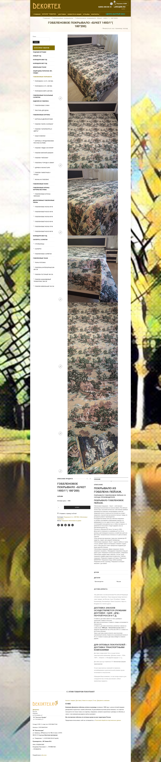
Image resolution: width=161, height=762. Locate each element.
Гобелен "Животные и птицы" (42, 173)
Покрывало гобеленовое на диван (71, 520)
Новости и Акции (74, 14)
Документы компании (103, 700)
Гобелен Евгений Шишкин (44, 153)
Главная (37, 14)
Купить (77, 507)
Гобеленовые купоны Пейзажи (42, 195)
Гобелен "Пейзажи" (41, 157)
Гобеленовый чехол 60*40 (44, 221)
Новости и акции (87, 700)
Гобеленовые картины (41, 115)
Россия (119, 581)
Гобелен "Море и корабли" (44, 124)
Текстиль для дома (42, 110)
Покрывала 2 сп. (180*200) (71, 517)
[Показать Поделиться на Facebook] (62, 525)
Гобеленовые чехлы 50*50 (44, 216)
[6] (93, 403)
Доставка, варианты (100, 589)
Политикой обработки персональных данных (108, 720)
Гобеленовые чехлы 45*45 (44, 207)
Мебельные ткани (39, 67)
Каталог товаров (49, 14)
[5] (93, 336)
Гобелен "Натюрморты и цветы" (43, 130)
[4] (93, 269)
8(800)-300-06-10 (104, 7)
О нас (94, 700)
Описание (97, 479)
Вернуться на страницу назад (115, 28)
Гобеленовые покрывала (62, 18)
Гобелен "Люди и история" (44, 148)
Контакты (95, 14)
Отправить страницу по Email (67, 513)
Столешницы (39, 244)
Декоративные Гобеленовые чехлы (43, 201)
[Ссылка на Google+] (69, 525)
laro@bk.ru (119, 7)
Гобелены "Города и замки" (44, 162)
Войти (123, 9)
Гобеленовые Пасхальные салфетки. (43, 96)
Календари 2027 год (40, 63)
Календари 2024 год (40, 236)
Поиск (34, 36)
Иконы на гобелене (42, 179)
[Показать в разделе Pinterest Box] (65, 525)
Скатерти (38, 249)
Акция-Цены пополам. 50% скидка (42, 72)
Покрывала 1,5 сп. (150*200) (44, 81)
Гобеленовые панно (40, 184)
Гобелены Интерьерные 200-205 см (44, 268)
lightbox (60, 98)
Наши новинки (40, 136)
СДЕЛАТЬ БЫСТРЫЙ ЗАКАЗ (115, 14)
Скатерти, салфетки (40, 239)
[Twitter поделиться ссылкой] (58, 525)
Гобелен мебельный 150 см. (44, 286)
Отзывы (86, 14)
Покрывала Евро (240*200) (43, 91)
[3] (93, 135)
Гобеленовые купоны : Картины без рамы (41, 188)
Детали (96, 572)
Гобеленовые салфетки (43, 254)
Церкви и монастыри (42, 167)
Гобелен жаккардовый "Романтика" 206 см (42, 280)
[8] (93, 455)
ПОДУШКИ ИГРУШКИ (39, 52)
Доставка (62, 14)
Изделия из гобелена (41, 101)
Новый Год (37, 56)
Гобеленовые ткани (40, 258)
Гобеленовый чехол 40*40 (44, 211)
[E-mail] (72, 525)
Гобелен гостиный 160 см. (44, 274)
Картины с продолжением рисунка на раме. (44, 142)
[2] (93, 202)
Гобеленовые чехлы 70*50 (44, 226)
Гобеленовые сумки (42, 105)
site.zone (44, 755)
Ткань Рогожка (40, 262)
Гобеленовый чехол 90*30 (44, 231)
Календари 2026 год (40, 59)
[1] (93, 68)
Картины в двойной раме (44, 119)
